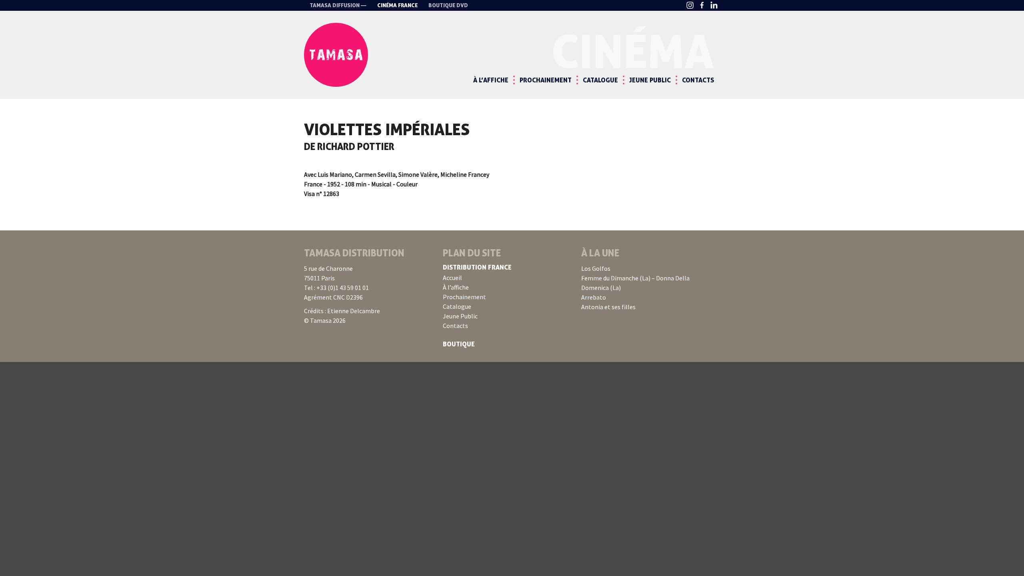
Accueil (452, 278)
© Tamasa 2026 (325, 320)
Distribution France (477, 267)
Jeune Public (650, 80)
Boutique (459, 344)
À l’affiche (490, 80)
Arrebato (593, 297)
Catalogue (600, 80)
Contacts (698, 80)
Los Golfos (595, 268)
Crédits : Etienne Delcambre (342, 311)
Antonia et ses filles (608, 307)
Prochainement (546, 80)
